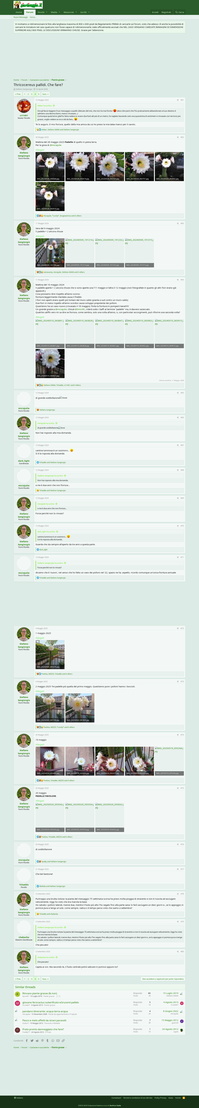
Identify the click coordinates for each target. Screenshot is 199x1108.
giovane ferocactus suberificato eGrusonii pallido (50, 1002)
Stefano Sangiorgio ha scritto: (50, 475)
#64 (182, 279)
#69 (182, 498)
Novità (41, 12)
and (52, 462)
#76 (182, 844)
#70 (182, 526)
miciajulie (23, 408)
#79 (182, 921)
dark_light (24, 460)
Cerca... (33, 17)
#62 (182, 137)
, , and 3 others (64, 272)
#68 (182, 470)
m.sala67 (26, 1005)
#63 (182, 223)
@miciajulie (55, 145)
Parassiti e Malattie (52, 1023)
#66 (182, 417)
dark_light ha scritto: (46, 531)
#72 (182, 628)
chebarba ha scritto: (46, 957)
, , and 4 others (57, 674)
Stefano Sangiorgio (24, 89)
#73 (182, 681)
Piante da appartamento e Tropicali (62, 1014)
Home (19, 12)
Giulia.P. (25, 1023)
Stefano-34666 (172, 996)
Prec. (19, 94)
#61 (182, 100)
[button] (47, 12)
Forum (29, 12)
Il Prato (48, 1032)
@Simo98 (79, 309)
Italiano (19, 1097)
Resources (69, 12)
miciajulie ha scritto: (45, 423)
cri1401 (24, 115)
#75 (182, 788)
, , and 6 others (59, 727)
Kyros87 (25, 996)
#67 (182, 445)
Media (54, 12)
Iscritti (83, 12)
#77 (182, 869)
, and (60, 129)
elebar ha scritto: (44, 105)
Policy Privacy (160, 1097)
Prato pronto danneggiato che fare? (43, 1029)
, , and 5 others (63, 216)
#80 (182, 951)
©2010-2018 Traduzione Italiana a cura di (99, 1105)
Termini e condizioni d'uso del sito (137, 1097)
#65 (182, 393)
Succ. (44, 94)
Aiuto (170, 1097)
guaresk (175, 1023)
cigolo (176, 1031)
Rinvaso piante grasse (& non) (39, 993)
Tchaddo (24, 884)
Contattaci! (116, 1097)
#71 (182, 557)
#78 (182, 894)
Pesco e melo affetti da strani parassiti (44, 1020)
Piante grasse (48, 996)
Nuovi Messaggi (21, 17)
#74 (182, 735)
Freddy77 (26, 1032)
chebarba (24, 937)
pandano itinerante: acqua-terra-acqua (45, 1011)
